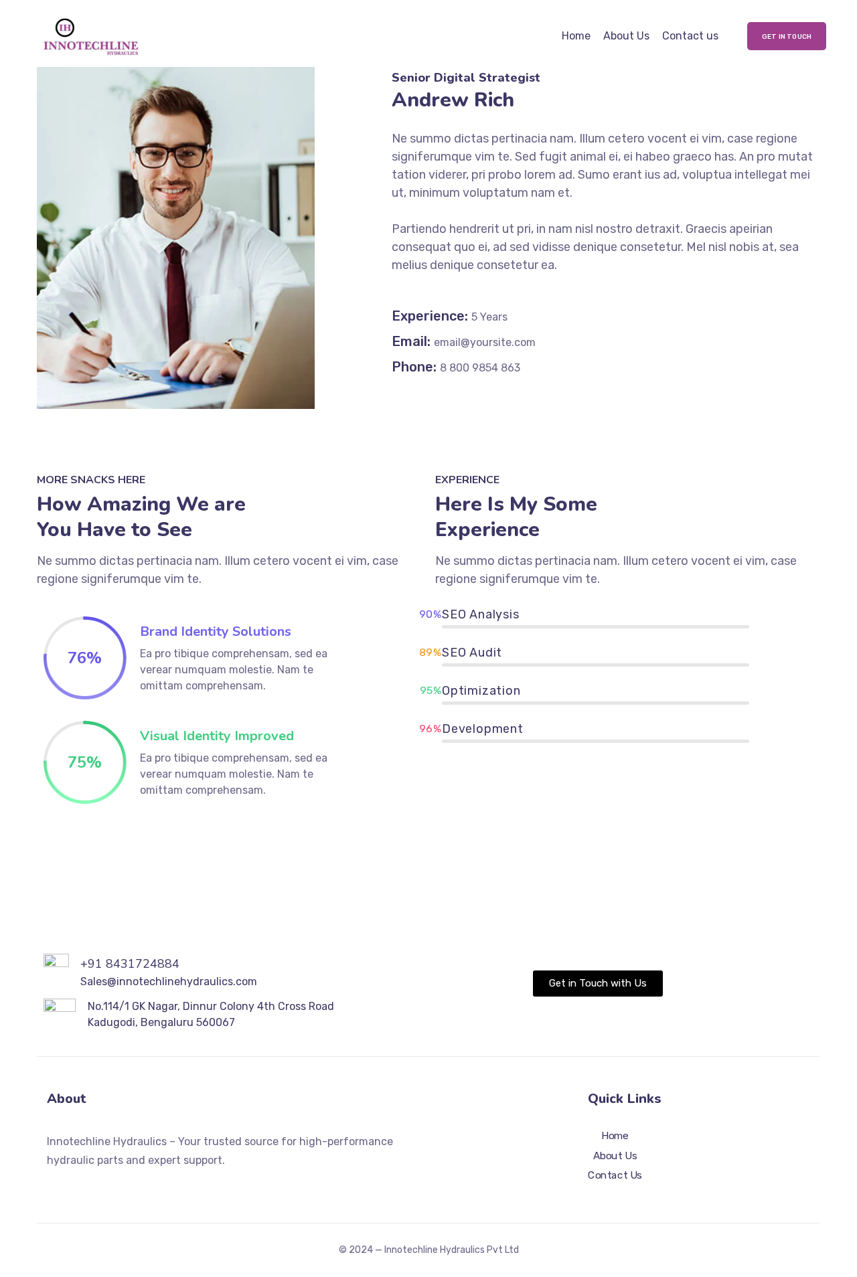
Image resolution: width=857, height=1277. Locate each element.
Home (576, 35)
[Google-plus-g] (100, 1186)
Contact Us (615, 1176)
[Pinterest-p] (124, 1186)
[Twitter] (52, 1186)
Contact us (690, 35)
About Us (626, 35)
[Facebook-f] (76, 1186)
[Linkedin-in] (148, 1186)
